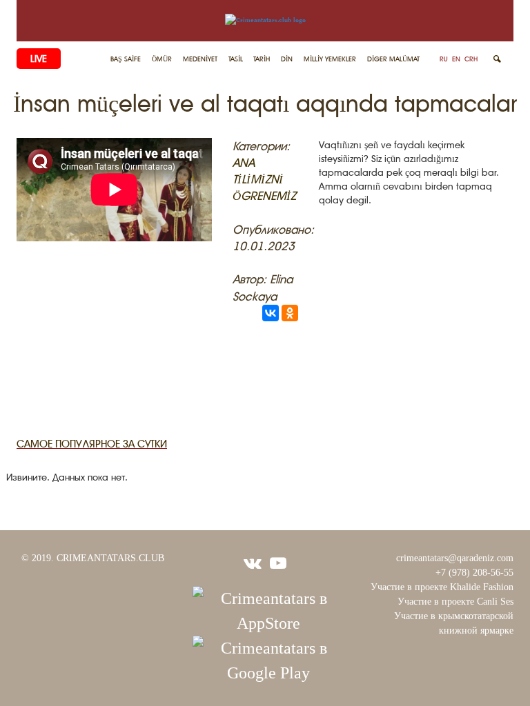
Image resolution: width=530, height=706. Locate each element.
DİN (287, 59)
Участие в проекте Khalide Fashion (442, 587)
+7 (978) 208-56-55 (474, 572)
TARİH (261, 59)
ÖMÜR (162, 59)
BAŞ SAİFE (125, 59)
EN (456, 59)
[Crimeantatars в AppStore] (268, 609)
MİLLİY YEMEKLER (330, 59)
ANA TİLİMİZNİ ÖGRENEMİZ (264, 179)
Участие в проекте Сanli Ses (455, 601)
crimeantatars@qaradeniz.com (454, 558)
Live (38, 58)
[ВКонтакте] (270, 313)
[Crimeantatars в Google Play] (268, 659)
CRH (471, 59)
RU (444, 59)
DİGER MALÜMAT (393, 59)
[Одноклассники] (290, 313)
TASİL (235, 59)
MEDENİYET (200, 59)
